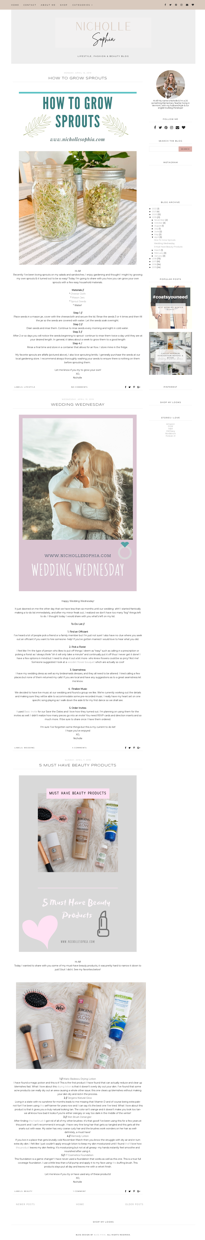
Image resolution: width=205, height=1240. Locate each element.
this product (22, 1147)
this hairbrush (36, 1120)
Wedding (29, 748)
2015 (154, 267)
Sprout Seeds (78, 301)
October (158, 223)
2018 (154, 258)
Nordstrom (170, 433)
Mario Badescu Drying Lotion (79, 1078)
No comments (79, 387)
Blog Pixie (100, 1235)
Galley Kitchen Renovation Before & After (170, 356)
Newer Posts (25, 1204)
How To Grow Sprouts (77, 78)
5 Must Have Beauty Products (77, 765)
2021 (154, 211)
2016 (154, 264)
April (157, 237)
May (156, 234)
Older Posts (134, 1204)
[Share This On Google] (139, 387)
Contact (30, 5)
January (158, 256)
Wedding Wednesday (78, 404)
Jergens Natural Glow (80, 1097)
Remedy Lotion (80, 1136)
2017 (154, 261)
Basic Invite (30, 711)
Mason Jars (78, 297)
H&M (170, 428)
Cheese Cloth (78, 293)
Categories (82, 5)
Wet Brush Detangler (79, 1117)
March (157, 250)
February (159, 253)
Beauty (28, 1191)
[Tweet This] (130, 387)
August (158, 226)
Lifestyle (29, 387)
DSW (170, 426)
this (42, 1105)
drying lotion (64, 1086)
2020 (155, 214)
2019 (154, 217)
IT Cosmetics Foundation (79, 1155)
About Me (48, 5)
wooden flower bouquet (81, 662)
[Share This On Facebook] (125, 387)
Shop (64, 5)
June (157, 231)
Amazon (170, 424)
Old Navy (170, 431)
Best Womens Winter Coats (170, 308)
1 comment (79, 1191)
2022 (154, 208)
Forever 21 (170, 436)
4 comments (79, 748)
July (156, 228)
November (159, 220)
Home (15, 5)
